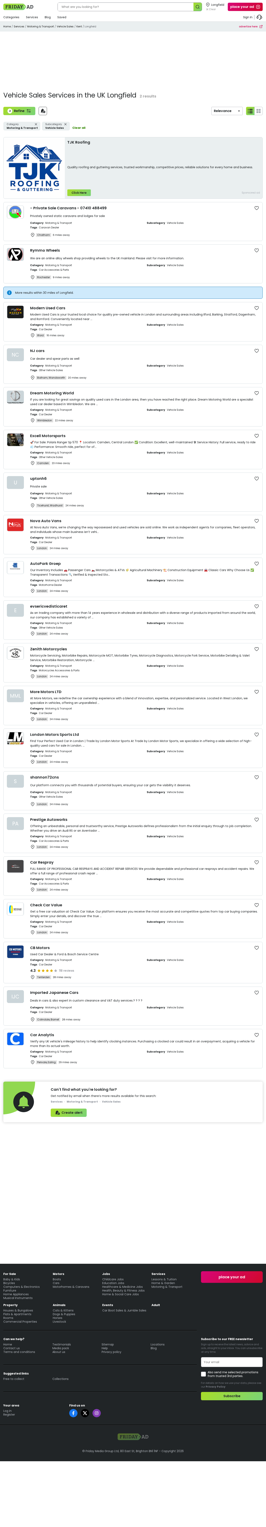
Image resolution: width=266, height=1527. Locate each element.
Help (105, 1348)
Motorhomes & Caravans (71, 1287)
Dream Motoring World (52, 393)
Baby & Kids (11, 1279)
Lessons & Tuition (164, 1279)
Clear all (78, 128)
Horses (57, 1318)
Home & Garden (163, 1283)
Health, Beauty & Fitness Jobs (123, 1290)
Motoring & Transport (40, 26)
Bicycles (9, 1283)
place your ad (242, 6)
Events (107, 1305)
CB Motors (40, 947)
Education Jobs (113, 1283)
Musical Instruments (18, 1298)
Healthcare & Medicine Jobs (122, 1287)
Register (9, 1414)
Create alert (72, 1112)
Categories (11, 17)
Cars (56, 1283)
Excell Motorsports (47, 435)
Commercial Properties (20, 1321)
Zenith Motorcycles (48, 649)
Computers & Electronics (21, 1287)
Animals (59, 1305)
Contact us (11, 1348)
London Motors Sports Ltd (54, 734)
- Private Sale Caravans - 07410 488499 (68, 208)
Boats (57, 1279)
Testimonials (61, 1344)
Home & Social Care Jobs (120, 1294)
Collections (60, 1379)
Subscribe (231, 1396)
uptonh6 (38, 478)
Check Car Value (46, 905)
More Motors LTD (46, 691)
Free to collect (13, 1379)
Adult (155, 1305)
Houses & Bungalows (18, 1310)
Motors (58, 1274)
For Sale (9, 1274)
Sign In (247, 17)
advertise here (248, 26)
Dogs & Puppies (64, 1314)
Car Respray (42, 862)
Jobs (106, 1274)
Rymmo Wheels (45, 250)
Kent (79, 26)
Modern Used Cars (47, 308)
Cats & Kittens (63, 1310)
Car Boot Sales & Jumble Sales (124, 1310)
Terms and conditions (19, 1352)
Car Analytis (42, 1034)
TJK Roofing (78, 142)
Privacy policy (111, 1352)
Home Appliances (16, 1294)
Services (32, 17)
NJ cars (37, 350)
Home (7, 26)
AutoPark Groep (45, 563)
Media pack (60, 1348)
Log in (7, 1411)
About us (58, 1352)
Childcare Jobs (113, 1279)
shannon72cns (44, 777)
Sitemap (108, 1344)
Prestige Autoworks (48, 819)
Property (10, 1305)
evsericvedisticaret (48, 606)
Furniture (9, 1290)
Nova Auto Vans (45, 520)
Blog (48, 17)
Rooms (8, 1318)
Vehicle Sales (65, 26)
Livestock (59, 1321)
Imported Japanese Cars (54, 992)
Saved (61, 17)
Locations (158, 1344)
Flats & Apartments (17, 1314)
